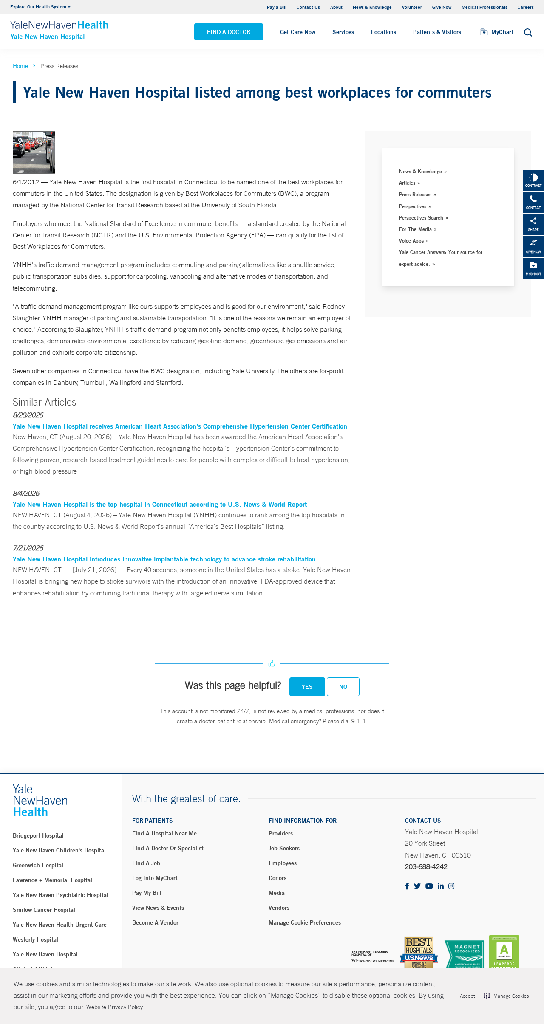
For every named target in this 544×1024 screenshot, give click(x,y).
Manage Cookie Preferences (305, 922)
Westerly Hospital (35, 939)
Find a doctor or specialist (168, 848)
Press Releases (415, 194)
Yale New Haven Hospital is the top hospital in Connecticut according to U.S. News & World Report (160, 503)
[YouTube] (429, 886)
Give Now (441, 7)
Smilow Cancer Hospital (44, 910)
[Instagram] (451, 886)
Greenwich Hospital (38, 865)
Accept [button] (467, 996)
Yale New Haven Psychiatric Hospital (60, 895)
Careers (526, 7)
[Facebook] (407, 886)
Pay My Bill (147, 893)
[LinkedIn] (441, 886)
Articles (407, 182)
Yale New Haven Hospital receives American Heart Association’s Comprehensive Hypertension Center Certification (180, 425)
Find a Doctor (228, 32)
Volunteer (412, 7)
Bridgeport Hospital (38, 835)
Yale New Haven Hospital (45, 954)
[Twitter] (417, 886)
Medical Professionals (484, 7)
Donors (277, 878)
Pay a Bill (276, 7)
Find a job (146, 863)
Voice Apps (411, 240)
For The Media (415, 229)
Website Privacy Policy (114, 1007)
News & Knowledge (372, 7)
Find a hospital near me (164, 833)
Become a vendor (155, 922)
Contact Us (308, 7)
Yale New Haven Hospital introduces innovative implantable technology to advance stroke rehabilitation (164, 558)
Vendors (279, 907)
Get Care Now (297, 32)
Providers (281, 833)
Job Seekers (284, 848)
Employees (283, 863)
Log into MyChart (155, 878)
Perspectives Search (421, 217)
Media (277, 893)
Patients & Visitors (437, 32)
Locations (383, 32)
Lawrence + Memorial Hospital (52, 880)
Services (343, 32)
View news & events (158, 907)
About (336, 7)
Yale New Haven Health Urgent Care (60, 924)
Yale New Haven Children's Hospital (59, 850)
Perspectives (412, 206)
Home (20, 66)
